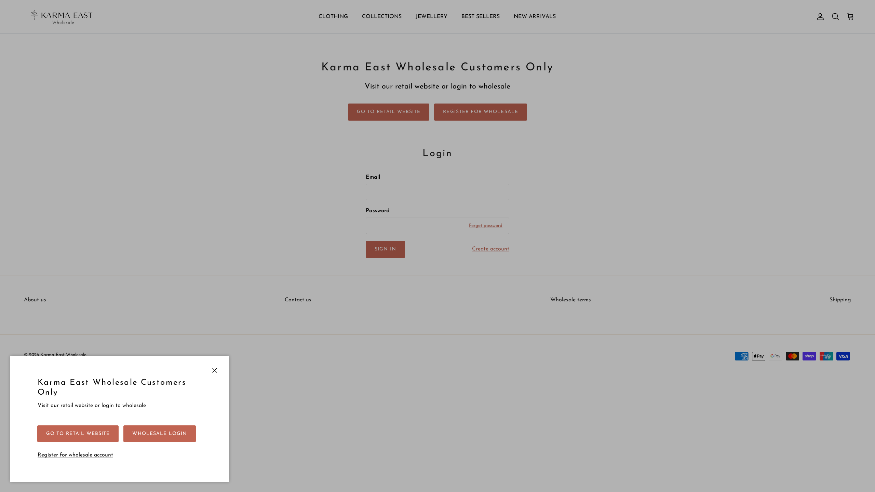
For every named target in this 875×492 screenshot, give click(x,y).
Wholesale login (159, 433)
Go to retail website (78, 433)
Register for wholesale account (75, 455)
